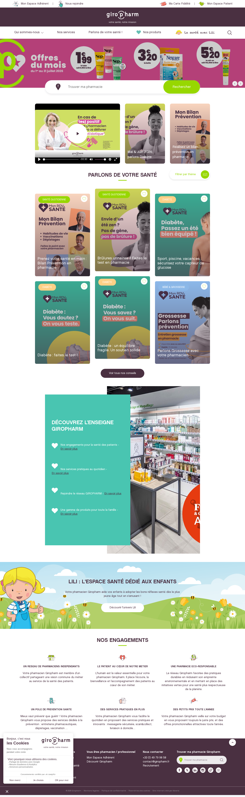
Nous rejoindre (74, 4)
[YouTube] (218, 770)
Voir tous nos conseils (122, 373)
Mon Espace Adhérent (35, 4)
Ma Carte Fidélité (179, 4)
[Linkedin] (195, 770)
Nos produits (152, 32)
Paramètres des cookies (139, 791)
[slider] (61, 159)
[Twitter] (187, 770)
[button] (234, 83)
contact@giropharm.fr (156, 761)
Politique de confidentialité (114, 791)
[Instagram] (203, 770)
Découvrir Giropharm (99, 761)
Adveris (176, 791)
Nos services (66, 32)
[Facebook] (179, 770)
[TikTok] (210, 770)
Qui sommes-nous (27, 32)
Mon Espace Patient (219, 4)
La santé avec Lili (199, 32)
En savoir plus (69, 449)
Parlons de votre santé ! (105, 32)
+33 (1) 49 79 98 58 (154, 757)
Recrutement (151, 765)
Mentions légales (91, 791)
